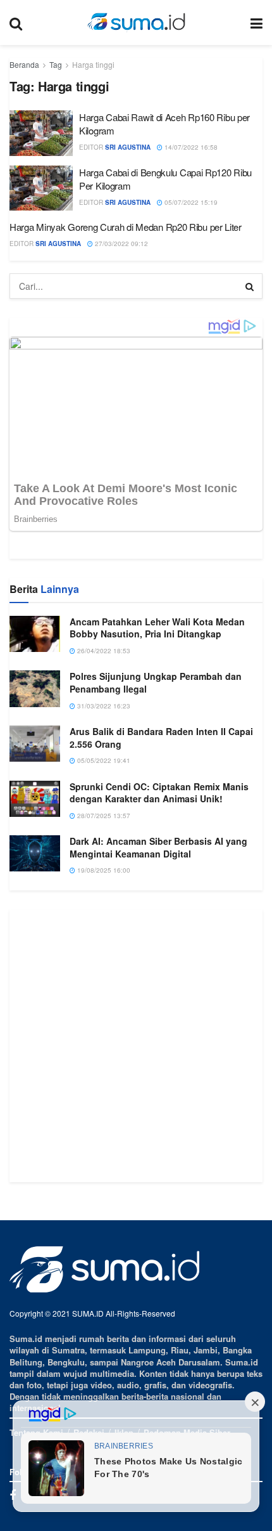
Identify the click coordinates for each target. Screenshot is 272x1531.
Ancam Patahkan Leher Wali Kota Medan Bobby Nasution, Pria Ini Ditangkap (157, 801)
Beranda (24, 64)
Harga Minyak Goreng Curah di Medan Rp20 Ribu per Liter (125, 226)
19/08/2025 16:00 (102, 1044)
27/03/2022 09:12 (120, 243)
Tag (55, 64)
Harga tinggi (93, 64)
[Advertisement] (136, 1219)
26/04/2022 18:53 (102, 825)
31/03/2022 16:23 (102, 879)
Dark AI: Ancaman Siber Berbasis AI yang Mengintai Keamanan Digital (158, 1021)
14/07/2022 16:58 (190, 147)
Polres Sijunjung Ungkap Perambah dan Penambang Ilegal (156, 857)
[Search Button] (250, 286)
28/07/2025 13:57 (102, 989)
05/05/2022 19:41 (102, 934)
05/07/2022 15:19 (190, 202)
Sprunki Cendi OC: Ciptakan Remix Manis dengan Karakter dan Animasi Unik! (159, 966)
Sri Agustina (128, 147)
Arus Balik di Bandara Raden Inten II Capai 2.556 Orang (161, 912)
